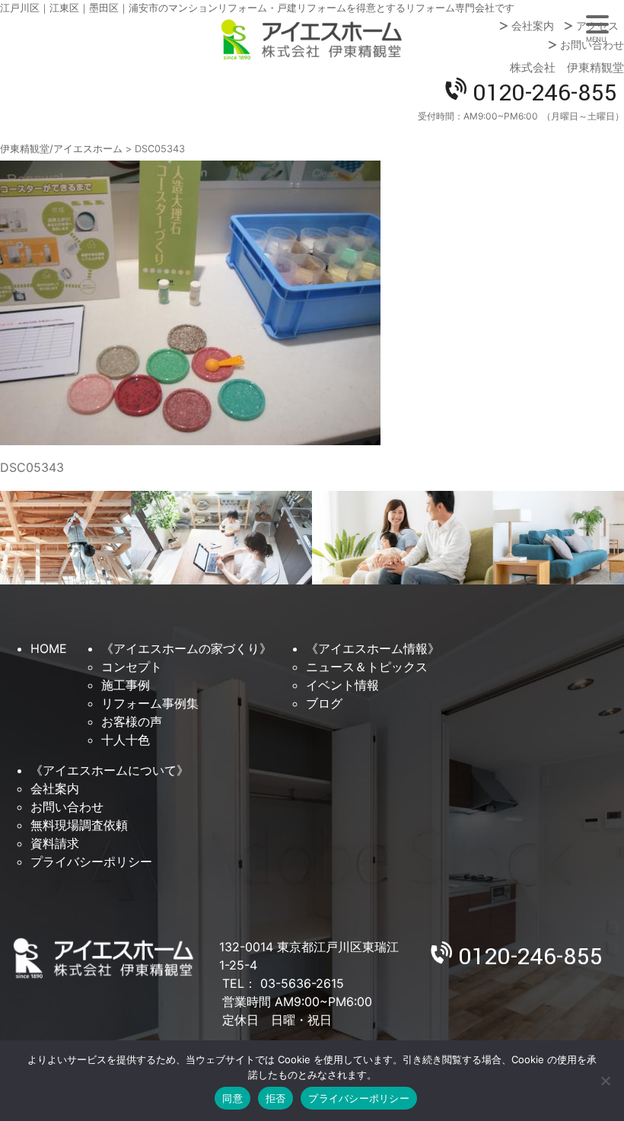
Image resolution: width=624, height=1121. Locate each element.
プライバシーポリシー (91, 861)
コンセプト (131, 666)
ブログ (324, 703)
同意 (232, 1098)
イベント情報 (342, 685)
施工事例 (125, 685)
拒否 (276, 1098)
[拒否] (605, 1080)
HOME (48, 648)
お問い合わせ (592, 45)
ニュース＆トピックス (367, 666)
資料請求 (54, 843)
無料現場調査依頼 (79, 825)
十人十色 (125, 739)
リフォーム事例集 (150, 703)
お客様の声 (131, 721)
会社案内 (532, 26)
